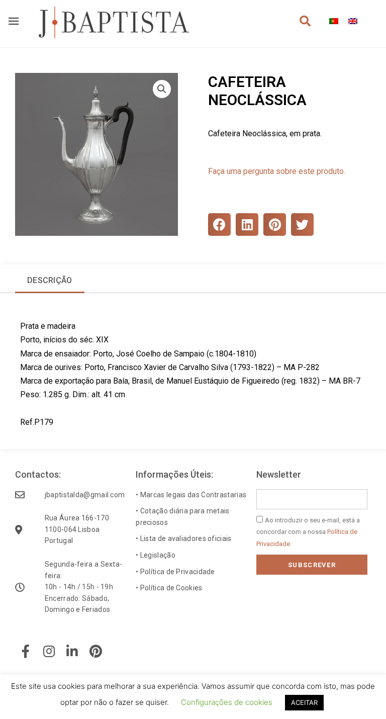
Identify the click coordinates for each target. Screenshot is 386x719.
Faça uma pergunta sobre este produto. (276, 171)
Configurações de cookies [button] (226, 702)
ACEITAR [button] (304, 702)
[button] (162, 89)
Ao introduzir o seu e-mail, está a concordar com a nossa (308, 532)
